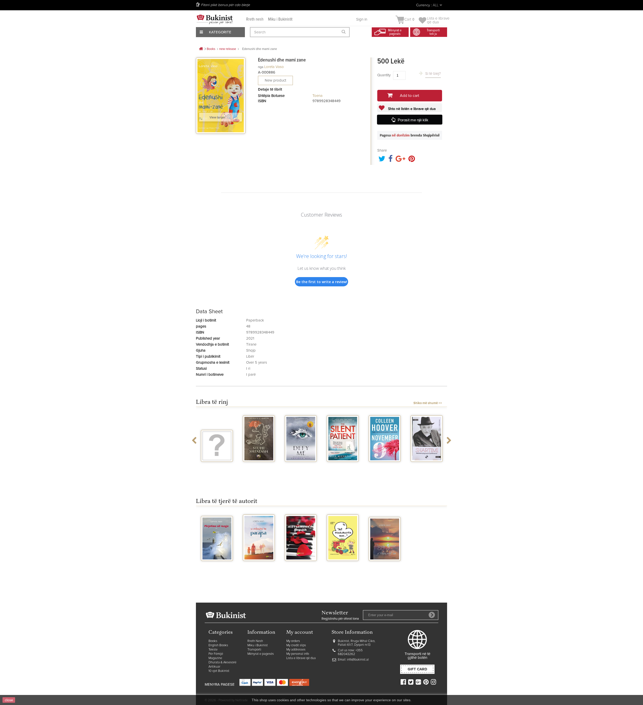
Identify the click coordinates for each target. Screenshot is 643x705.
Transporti (254, 649)
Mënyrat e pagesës (260, 654)
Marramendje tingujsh (300, 567)
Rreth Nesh (255, 641)
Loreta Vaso (274, 67)
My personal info (297, 654)
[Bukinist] (215, 19)
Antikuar (214, 666)
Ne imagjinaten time (342, 567)
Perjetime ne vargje (217, 567)
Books (212, 641)
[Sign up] (431, 615)
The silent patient (342, 468)
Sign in (361, 19)
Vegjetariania (217, 466)
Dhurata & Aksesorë (222, 662)
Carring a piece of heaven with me (384, 569)
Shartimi (426, 466)
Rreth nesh (254, 19)
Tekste (213, 649)
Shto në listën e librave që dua (411, 109)
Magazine (215, 658)
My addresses (295, 649)
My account (299, 632)
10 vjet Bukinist (218, 671)
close (9, 700)
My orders (293, 641)
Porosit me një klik (413, 120)
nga (260, 67)
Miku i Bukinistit (280, 19)
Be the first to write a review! (321, 281)
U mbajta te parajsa (259, 567)
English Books (218, 645)
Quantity (384, 75)
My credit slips (296, 645)
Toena (317, 96)
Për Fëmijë (215, 654)
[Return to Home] (201, 49)
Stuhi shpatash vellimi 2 (259, 468)
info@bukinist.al (358, 659)
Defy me (300, 466)
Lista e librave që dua (301, 658)
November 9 (385, 466)
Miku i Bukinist (257, 645)
